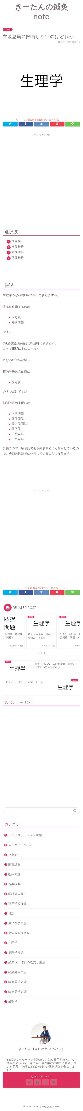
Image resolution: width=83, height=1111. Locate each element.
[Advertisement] (41, 179)
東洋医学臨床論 (19, 933)
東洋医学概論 (17, 923)
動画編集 (14, 864)
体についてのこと (20, 845)
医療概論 (14, 874)
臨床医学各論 (17, 981)
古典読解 (14, 884)
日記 (11, 913)
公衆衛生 (14, 854)
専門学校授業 (17, 903)
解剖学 (13, 1001)
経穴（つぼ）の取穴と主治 (26, 962)
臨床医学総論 (17, 991)
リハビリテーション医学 (25, 835)
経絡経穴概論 (17, 972)
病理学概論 (16, 952)
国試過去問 (16, 893)
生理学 (8, 29)
